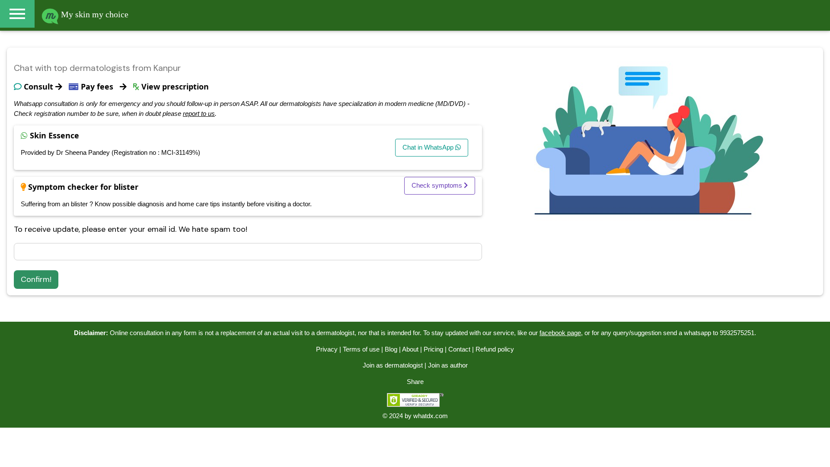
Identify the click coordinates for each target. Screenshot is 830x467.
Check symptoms (438, 185)
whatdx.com (430, 415)
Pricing (433, 349)
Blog (391, 349)
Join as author (448, 365)
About (410, 349)
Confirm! (36, 279)
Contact (459, 349)
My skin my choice (93, 14)
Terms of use (361, 349)
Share (415, 381)
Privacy (327, 349)
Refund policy (495, 349)
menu (17, 13)
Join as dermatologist (393, 365)
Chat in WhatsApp (428, 147)
